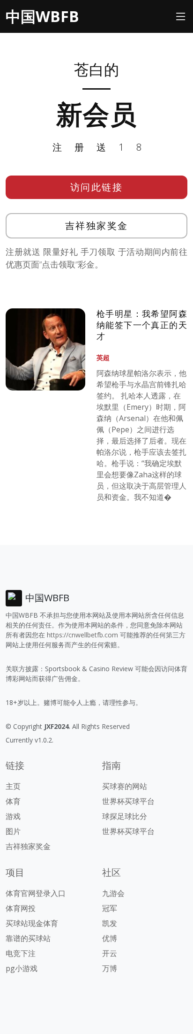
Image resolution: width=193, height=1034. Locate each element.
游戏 (13, 816)
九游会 (113, 893)
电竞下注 (21, 953)
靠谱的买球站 (28, 938)
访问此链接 (96, 187)
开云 (109, 953)
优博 (109, 938)
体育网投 (21, 908)
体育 (13, 801)
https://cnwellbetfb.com (82, 634)
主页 (13, 786)
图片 (13, 831)
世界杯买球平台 (128, 801)
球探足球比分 (124, 816)
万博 (109, 968)
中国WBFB (42, 16)
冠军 (109, 908)
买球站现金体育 (32, 923)
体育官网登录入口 (36, 893)
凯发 (109, 923)
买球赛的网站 (124, 786)
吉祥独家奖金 (96, 225)
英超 (103, 357)
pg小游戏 (21, 968)
